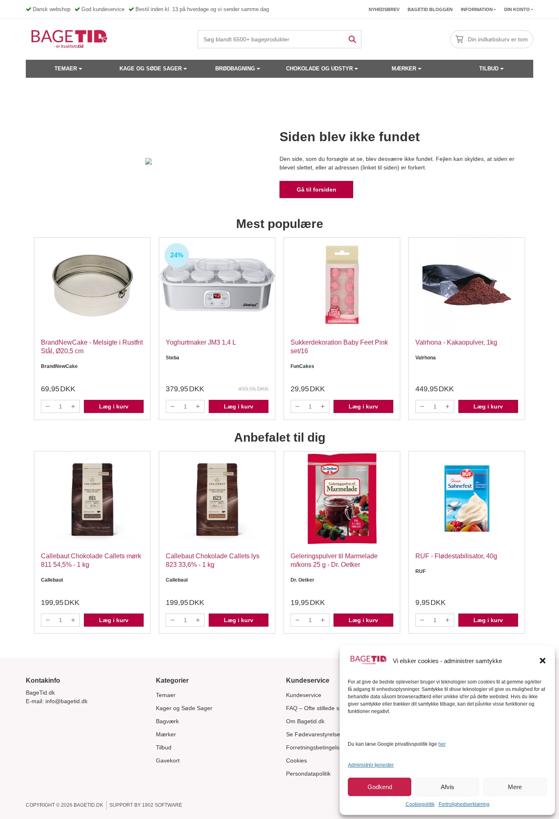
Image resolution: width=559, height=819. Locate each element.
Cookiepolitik (420, 804)
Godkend (379, 786)
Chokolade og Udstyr (319, 68)
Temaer (65, 68)
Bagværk (167, 721)
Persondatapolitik (308, 773)
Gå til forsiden (316, 189)
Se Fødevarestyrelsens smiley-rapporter (338, 734)
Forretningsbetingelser (315, 747)
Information (477, 9)
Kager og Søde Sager (184, 708)
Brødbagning (235, 68)
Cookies (296, 760)
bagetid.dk (88, 805)
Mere (515, 786)
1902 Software (162, 805)
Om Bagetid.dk (305, 721)
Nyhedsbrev (384, 9)
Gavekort (168, 760)
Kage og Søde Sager (150, 68)
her (442, 744)
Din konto (517, 9)
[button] (543, 661)
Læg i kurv (113, 406)
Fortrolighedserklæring (464, 804)
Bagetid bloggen (430, 9)
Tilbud (488, 68)
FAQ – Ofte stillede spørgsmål (325, 708)
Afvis (447, 786)
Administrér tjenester (371, 765)
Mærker (404, 68)
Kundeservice (303, 695)
